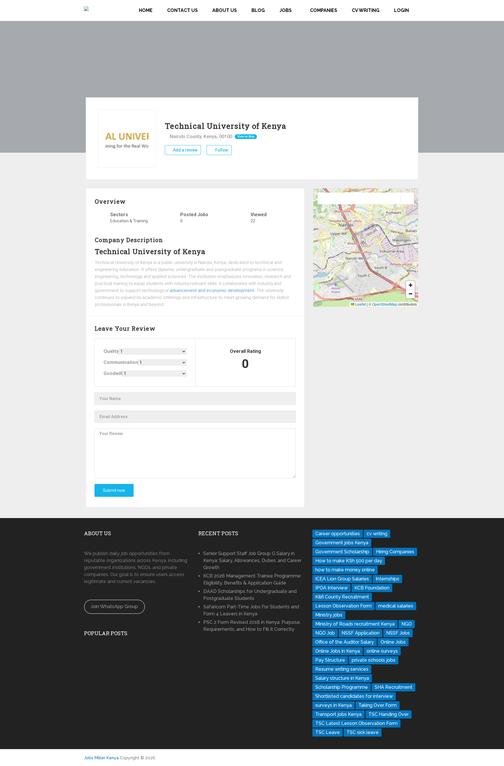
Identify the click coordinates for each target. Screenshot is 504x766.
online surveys (382, 651)
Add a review (184, 150)
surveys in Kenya (333, 705)
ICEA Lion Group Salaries (342, 579)
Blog (258, 10)
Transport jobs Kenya (338, 714)
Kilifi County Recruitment (342, 597)
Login (401, 10)
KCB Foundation (371, 588)
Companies (323, 10)
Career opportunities (337, 533)
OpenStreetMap (384, 304)
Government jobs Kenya (341, 542)
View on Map (245, 136)
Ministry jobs (328, 615)
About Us (224, 10)
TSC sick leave (362, 732)
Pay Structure (330, 660)
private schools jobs (374, 660)
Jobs (285, 10)
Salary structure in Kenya (342, 678)
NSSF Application (360, 633)
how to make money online (345, 570)
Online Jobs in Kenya (337, 651)
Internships (387, 579)
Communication (121, 362)
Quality (111, 351)
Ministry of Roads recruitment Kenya (355, 624)
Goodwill (113, 373)
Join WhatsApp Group (114, 606)
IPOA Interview (331, 588)
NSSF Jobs (398, 633)
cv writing (377, 533)
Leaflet (360, 304)
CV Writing (365, 10)
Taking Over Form (377, 705)
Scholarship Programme (341, 687)
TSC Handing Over (388, 714)
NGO (406, 624)
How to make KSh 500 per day (348, 561)
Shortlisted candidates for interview (354, 696)
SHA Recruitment (393, 687)
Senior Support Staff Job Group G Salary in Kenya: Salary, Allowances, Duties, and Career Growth (252, 560)
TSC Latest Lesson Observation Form (356, 723)
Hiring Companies (395, 551)
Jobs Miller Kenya (101, 758)
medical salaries (395, 606)
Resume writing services (341, 669)
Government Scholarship (342, 551)
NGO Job (325, 633)
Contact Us (182, 10)
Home (146, 10)
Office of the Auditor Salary (344, 642)
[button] (365, 243)
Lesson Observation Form (343, 606)
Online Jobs (393, 642)
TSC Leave (327, 732)
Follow (221, 150)
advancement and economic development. (212, 290)
